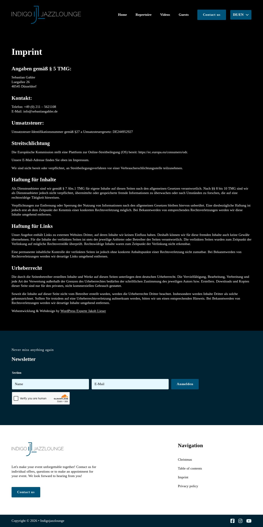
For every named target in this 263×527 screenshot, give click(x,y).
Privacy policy (188, 486)
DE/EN (238, 15)
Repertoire (144, 15)
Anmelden (185, 384)
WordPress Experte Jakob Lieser (83, 311)
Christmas (185, 459)
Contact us (211, 15)
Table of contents (190, 468)
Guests (184, 15)
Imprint (183, 477)
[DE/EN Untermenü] (247, 15)
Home (122, 15)
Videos (165, 15)
